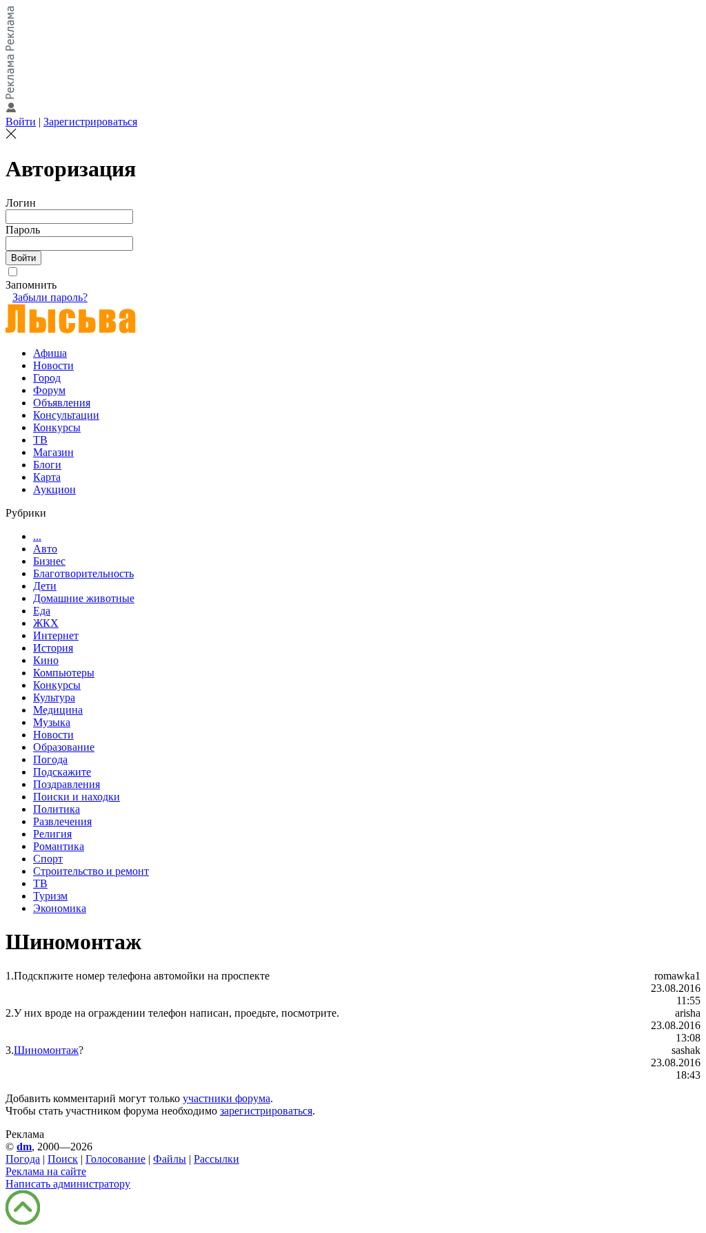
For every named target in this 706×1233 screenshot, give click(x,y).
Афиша (50, 353)
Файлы (169, 1159)
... (37, 536)
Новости (53, 365)
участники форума (226, 1098)
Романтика (58, 846)
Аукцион (54, 489)
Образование (63, 747)
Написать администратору (68, 1184)
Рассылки (216, 1159)
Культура (54, 697)
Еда (41, 610)
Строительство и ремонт (91, 871)
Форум (49, 390)
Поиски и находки (76, 796)
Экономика (59, 908)
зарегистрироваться (266, 1111)
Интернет (56, 635)
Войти (21, 121)
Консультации (66, 415)
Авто (45, 549)
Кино (46, 660)
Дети (45, 586)
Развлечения (62, 821)
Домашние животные (83, 598)
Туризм (50, 896)
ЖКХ (46, 623)
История (53, 648)
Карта (47, 477)
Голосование (115, 1159)
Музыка (51, 722)
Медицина (58, 710)
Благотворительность (83, 573)
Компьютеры (63, 672)
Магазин (53, 452)
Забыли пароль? (50, 297)
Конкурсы (57, 427)
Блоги (47, 464)
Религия (52, 834)
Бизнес (49, 561)
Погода (50, 759)
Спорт (48, 858)
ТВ (40, 440)
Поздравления (66, 784)
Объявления (61, 402)
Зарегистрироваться (90, 121)
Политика (56, 809)
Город (47, 378)
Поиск (63, 1159)
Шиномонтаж (46, 1050)
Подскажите (62, 772)
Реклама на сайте (46, 1171)
